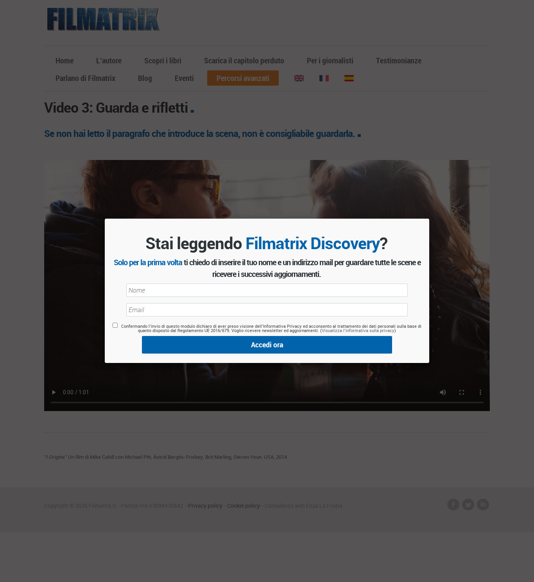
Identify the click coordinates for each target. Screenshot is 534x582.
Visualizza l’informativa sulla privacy (358, 330)
